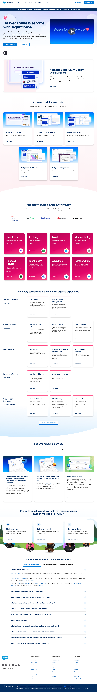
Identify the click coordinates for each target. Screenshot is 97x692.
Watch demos (9, 44)
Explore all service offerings (48, 422)
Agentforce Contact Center (50, 483)
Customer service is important (19, 578)
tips (20, 583)
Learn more (53, 86)
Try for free (24, 44)
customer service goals (28, 580)
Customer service (15, 573)
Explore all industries (9, 404)
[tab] (35, 449)
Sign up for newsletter (74, 539)
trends (41, 585)
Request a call (41, 539)
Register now (76, 9)
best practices (27, 583)
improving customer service (40, 583)
